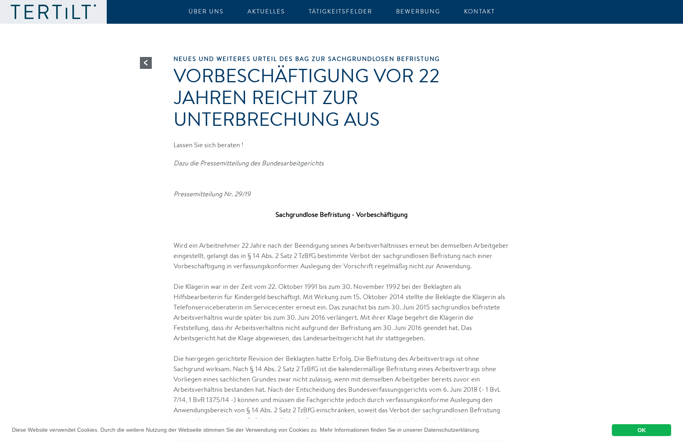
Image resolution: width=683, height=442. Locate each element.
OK (642, 430)
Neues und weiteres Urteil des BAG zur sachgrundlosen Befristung (307, 59)
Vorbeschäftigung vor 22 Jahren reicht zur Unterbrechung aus (307, 97)
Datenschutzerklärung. (452, 430)
